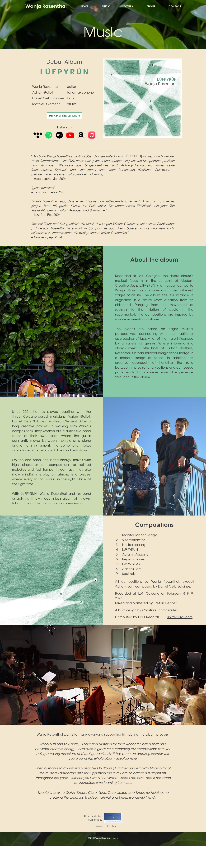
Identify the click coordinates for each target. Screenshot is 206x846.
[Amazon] (81, 135)
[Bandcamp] (59, 135)
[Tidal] (37, 135)
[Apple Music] (91, 135)
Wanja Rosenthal (46, 6)
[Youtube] (70, 135)
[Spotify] (48, 135)
